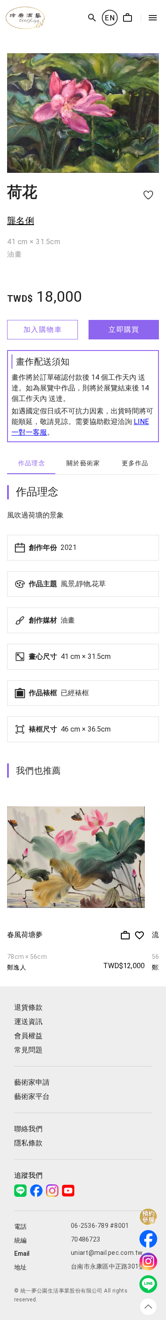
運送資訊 (28, 1021)
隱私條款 (28, 1143)
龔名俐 (20, 220)
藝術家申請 (32, 1082)
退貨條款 (28, 1007)
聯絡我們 (28, 1129)
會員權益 (28, 1036)
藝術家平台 (32, 1096)
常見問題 (28, 1050)
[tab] (31, 463)
